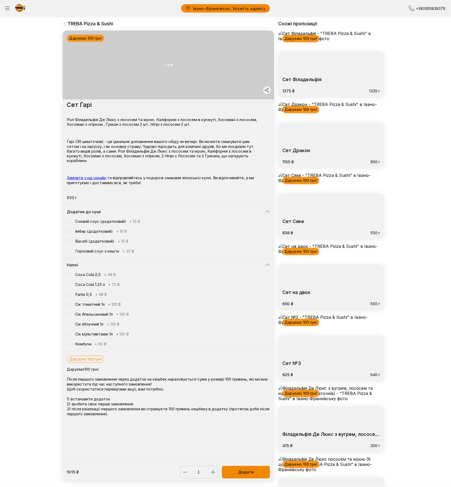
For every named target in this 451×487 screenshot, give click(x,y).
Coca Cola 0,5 (95, 274)
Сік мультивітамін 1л (102, 334)
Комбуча (90, 343)
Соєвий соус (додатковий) (107, 221)
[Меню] (7, 8)
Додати (246, 472)
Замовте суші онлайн (86, 177)
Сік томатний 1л (98, 304)
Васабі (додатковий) (101, 241)
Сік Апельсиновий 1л (102, 314)
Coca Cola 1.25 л (97, 284)
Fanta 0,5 (91, 294)
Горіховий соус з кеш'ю (104, 251)
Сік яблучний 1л (97, 324)
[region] (168, 246)
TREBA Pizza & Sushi (90, 23)
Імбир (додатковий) (101, 231)
